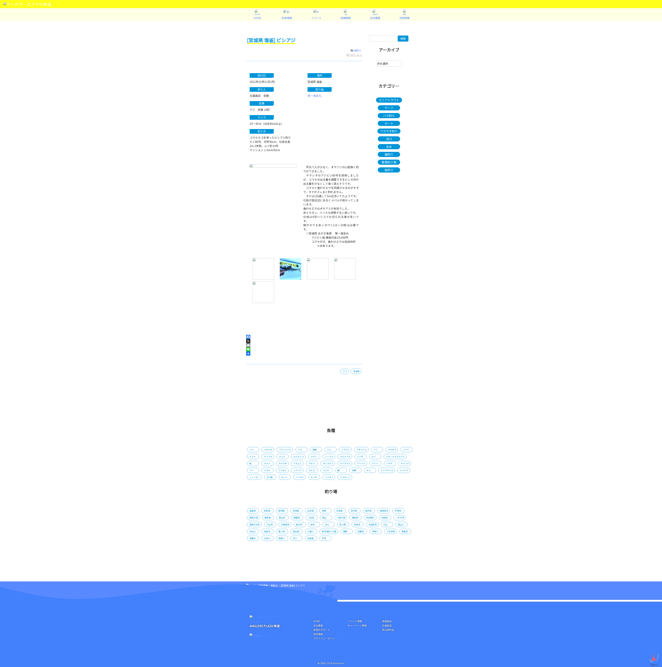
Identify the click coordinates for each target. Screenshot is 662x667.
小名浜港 (391, 531)
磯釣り (389, 154)
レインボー (254, 477)
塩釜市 (267, 531)
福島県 (252, 510)
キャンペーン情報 (357, 625)
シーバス (329, 456)
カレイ (284, 477)
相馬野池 (384, 510)
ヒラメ (252, 456)
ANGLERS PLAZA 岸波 (265, 626)
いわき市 (400, 517)
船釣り (357, 50)
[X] (304, 341)
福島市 (405, 531)
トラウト (345, 449)
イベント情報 (355, 621)
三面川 (310, 531)
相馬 (324, 510)
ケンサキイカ (387, 470)
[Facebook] (304, 337)
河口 (389, 139)
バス (251, 449)
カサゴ (311, 470)
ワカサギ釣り (389, 131)
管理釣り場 (389, 162)
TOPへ (654, 663)
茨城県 (339, 510)
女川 (327, 524)
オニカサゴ (328, 463)
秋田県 (384, 517)
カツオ (313, 477)
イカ (329, 449)
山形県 (310, 510)
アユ (300, 449)
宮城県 (356, 371)
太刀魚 (270, 477)
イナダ (360, 456)
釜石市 (299, 524)
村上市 (270, 524)
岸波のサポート (321, 629)
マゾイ (375, 463)
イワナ (406, 449)
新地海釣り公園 (329, 531)
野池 (312, 524)
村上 (385, 524)
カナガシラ (298, 456)
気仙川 (252, 531)
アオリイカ (361, 449)
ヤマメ (267, 463)
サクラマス (345, 463)
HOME (316, 621)
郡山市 (282, 517)
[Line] (304, 349)
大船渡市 (285, 524)
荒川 (295, 538)
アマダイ (282, 470)
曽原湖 (267, 517)
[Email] (304, 345)
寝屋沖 (252, 538)
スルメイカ (345, 456)
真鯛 (314, 449)
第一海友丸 (314, 96)
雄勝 (345, 531)
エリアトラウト (389, 100)
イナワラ (297, 470)
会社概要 (318, 625)
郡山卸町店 (388, 629)
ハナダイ (329, 477)
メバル (282, 456)
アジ (345, 371)
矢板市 (357, 524)
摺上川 (401, 524)
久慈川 (267, 538)
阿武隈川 (370, 517)
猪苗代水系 (254, 524)
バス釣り (389, 115)
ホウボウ (392, 449)
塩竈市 (361, 531)
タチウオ (282, 463)
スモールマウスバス (395, 456)
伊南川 (375, 531)
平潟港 (398, 510)
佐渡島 (310, 538)
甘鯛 (354, 470)
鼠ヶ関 (342, 524)
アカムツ (297, 463)
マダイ (313, 456)
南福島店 (387, 621)
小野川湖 (341, 517)
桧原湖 (267, 510)
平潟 (324, 538)
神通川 (281, 538)
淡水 (389, 146)
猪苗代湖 (253, 517)
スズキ (326, 470)
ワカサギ (268, 449)
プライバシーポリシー (325, 638)
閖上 (324, 517)
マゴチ (267, 470)
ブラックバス (285, 449)
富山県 (296, 531)
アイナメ (361, 463)
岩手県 (354, 510)
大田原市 (372, 524)
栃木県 (368, 510)
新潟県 (281, 510)
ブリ (251, 470)
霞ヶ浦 (281, 531)
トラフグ (404, 470)
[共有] (304, 353)
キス (368, 470)
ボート (389, 123)
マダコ (311, 463)
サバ (374, 456)
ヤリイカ (268, 456)
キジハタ (405, 463)
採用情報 (318, 634)
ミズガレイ (345, 477)
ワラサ (389, 463)
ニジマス (299, 477)
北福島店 (387, 625)
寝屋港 (296, 517)
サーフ (389, 108)
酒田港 (355, 517)
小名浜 (311, 517)
